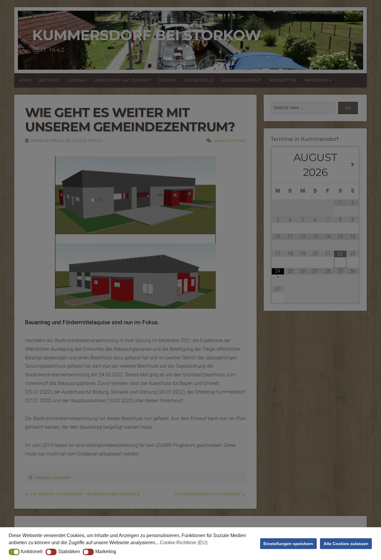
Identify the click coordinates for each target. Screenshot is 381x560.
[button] (14, 552)
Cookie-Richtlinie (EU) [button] (183, 542)
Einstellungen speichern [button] (288, 543)
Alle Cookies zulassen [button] (346, 543)
